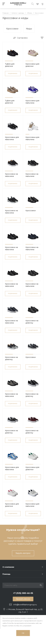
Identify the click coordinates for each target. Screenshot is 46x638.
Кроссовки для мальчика (32, 102)
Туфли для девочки (9, 65)
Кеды (29, 28)
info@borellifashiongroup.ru (25, 605)
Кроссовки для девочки (32, 65)
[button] (9, 207)
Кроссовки (12, 28)
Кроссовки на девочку (32, 321)
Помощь (6, 574)
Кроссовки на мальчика (11, 175)
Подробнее (12, 73)
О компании (8, 567)
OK (23, 633)
